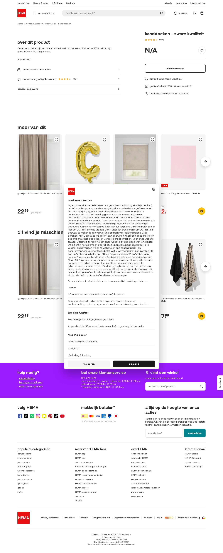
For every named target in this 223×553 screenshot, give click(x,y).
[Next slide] (205, 162)
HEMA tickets (81, 487)
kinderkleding (24, 458)
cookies (148, 518)
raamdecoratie (24, 479)
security (83, 518)
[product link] (39, 162)
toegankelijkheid (101, 518)
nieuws (78, 500)
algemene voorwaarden (127, 518)
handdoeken (64, 23)
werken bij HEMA (139, 458)
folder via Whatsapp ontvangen (90, 466)
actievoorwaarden (140, 483)
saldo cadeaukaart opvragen (145, 487)
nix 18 (159, 518)
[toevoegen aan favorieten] (202, 50)
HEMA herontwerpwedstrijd (89, 475)
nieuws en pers (138, 466)
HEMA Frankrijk (192, 462)
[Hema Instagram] (38, 416)
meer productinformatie (37, 69)
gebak (20, 487)
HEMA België (191, 453)
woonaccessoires (26, 470)
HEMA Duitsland (193, 458)
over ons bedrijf (139, 453)
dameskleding (24, 453)
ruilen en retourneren (31, 386)
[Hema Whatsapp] (32, 416)
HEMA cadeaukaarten (86, 483)
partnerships (137, 492)
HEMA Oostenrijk (193, 466)
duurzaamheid (138, 462)
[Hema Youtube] (62, 416)
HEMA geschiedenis (141, 470)
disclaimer (69, 518)
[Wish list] (194, 13)
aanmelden (195, 433)
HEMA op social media (86, 470)
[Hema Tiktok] (56, 416)
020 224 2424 (88, 378)
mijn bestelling (27, 378)
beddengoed (24, 466)
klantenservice (138, 479)
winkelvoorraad (175, 68)
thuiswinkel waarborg (189, 518)
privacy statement (50, 518)
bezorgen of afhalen (30, 382)
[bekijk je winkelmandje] (202, 13)
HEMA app (80, 453)
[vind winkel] (201, 386)
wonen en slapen (34, 23)
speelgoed (22, 483)
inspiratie (79, 496)
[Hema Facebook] (20, 416)
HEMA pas (80, 458)
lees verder (24, 59)
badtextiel (50, 23)
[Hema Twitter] (26, 416)
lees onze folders (84, 462)
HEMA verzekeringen (85, 492)
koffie (20, 492)
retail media (137, 496)
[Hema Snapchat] (44, 416)
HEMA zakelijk (138, 475)
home (20, 23)
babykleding (23, 462)
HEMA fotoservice (84, 479)
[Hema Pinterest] (50, 416)
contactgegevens (27, 88)
